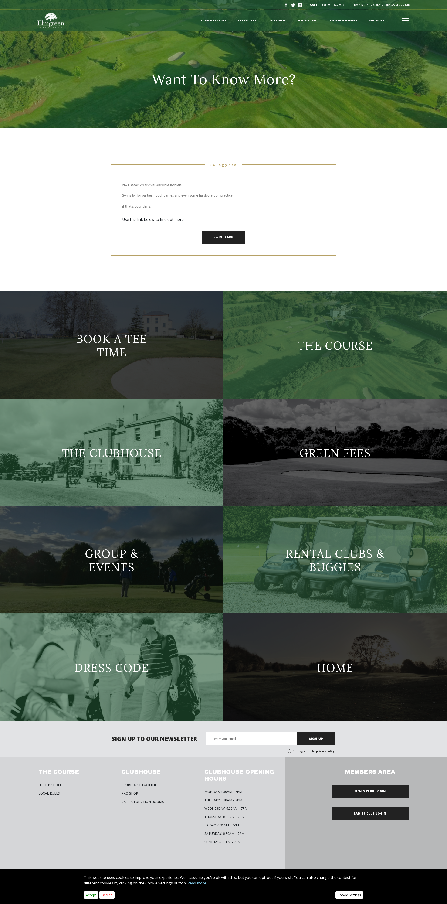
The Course (246, 20)
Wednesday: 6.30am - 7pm (226, 808)
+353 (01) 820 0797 (333, 4)
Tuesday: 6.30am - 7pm (223, 800)
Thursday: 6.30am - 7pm (224, 817)
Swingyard (223, 237)
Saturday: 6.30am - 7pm (224, 833)
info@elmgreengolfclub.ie (382, 4)
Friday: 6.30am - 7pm (221, 825)
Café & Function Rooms (143, 801)
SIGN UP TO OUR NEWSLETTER (154, 739)
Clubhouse (277, 20)
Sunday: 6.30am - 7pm (222, 842)
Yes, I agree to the (314, 751)
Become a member (343, 20)
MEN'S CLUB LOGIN (370, 791)
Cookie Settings (349, 895)
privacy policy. (325, 751)
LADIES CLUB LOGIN (370, 813)
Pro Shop (130, 793)
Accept (91, 895)
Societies (376, 20)
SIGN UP (316, 738)
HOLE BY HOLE (50, 785)
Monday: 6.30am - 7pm (223, 791)
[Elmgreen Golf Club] (50, 20)
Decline (106, 895)
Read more (196, 883)
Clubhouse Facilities (140, 785)
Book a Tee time (213, 20)
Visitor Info (307, 20)
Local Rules (49, 793)
